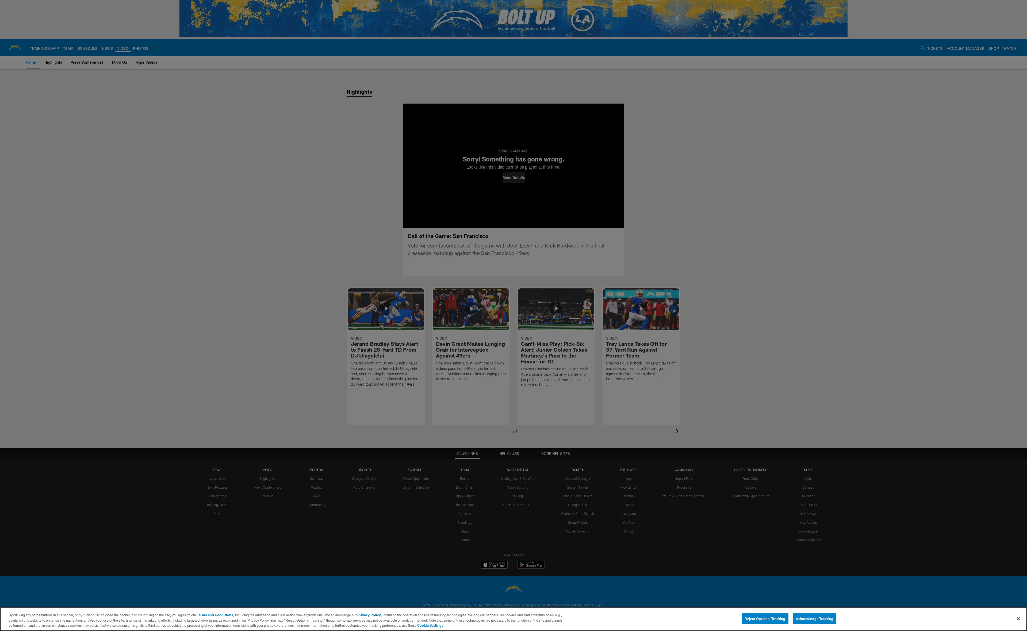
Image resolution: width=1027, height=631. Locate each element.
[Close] (1018, 619)
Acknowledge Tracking (815, 618)
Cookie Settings (430, 625)
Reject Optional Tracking (765, 618)
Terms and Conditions (215, 615)
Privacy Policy (369, 615)
